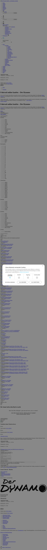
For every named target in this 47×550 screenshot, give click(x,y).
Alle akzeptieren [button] (35, 282)
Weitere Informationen (24, 272)
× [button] (42, 265)
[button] (10, 282)
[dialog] (23, 275)
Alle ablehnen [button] (22, 282)
